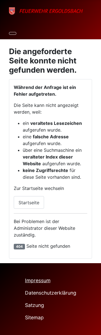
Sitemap (34, 317)
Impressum (37, 280)
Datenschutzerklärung (50, 293)
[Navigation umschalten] (12, 33)
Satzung (34, 305)
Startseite (29, 202)
